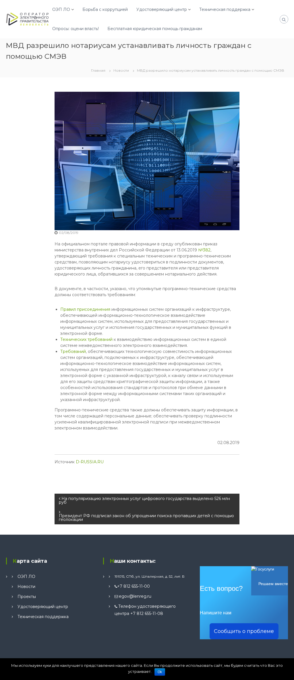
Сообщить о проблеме (244, 631)
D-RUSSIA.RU (90, 461)
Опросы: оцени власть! (75, 28)
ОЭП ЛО (61, 9)
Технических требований (86, 339)
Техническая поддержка (224, 9)
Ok (160, 672)
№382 (204, 250)
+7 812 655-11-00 (133, 586)
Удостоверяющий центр (161, 9)
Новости (121, 70)
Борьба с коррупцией (105, 9)
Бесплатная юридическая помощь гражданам (154, 28)
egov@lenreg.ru (135, 596)
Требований (73, 351)
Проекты (27, 596)
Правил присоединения (85, 309)
